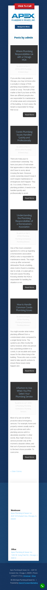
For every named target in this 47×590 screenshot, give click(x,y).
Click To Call (24, 6)
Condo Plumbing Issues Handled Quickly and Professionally (24, 136)
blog (26, 72)
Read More (29, 114)
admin (21, 66)
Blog (34, 576)
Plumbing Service (23, 242)
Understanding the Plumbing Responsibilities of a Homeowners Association (24, 221)
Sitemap (26, 576)
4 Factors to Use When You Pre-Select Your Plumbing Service (24, 392)
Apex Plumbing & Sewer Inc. (21, 513)
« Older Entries (16, 471)
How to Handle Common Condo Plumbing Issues (24, 307)
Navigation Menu (23, 27)
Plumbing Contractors (23, 239)
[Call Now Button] (42, 585)
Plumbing (26, 236)
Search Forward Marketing (28, 583)
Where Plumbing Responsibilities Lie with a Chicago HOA (24, 55)
